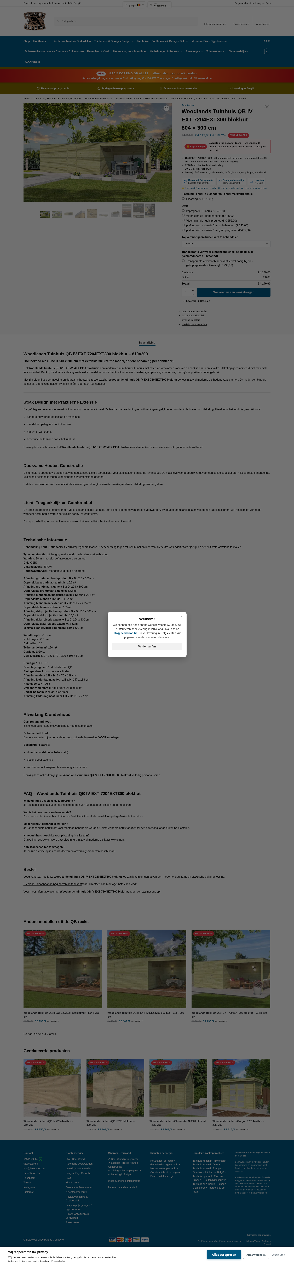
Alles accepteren (224, 1255)
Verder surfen (147, 646)
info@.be (125, 633)
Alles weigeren (256, 1254)
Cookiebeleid (58, 1261)
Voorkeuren (278, 1254)
